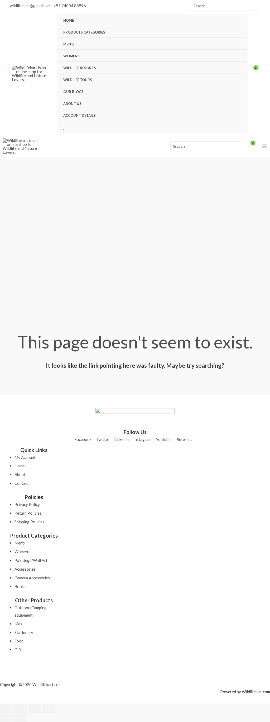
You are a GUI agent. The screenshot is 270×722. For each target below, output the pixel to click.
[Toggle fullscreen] (20, 708)
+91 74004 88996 (70, 5)
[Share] (34, 708)
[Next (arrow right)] (20, 718)
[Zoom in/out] (6, 708)
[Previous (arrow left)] (6, 718)
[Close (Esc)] (48, 708)
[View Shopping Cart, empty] (257, 74)
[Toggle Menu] (237, 32)
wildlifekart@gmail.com (30, 5)
